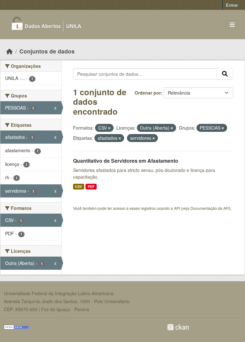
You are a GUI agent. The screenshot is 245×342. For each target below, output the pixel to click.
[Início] (9, 51)
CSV (78, 186)
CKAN (178, 327)
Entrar (232, 5)
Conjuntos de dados (47, 51)
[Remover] (109, 128)
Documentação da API (209, 208)
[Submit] (225, 74)
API (177, 208)
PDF (91, 186)
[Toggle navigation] (232, 24)
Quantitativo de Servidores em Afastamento (125, 160)
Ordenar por (148, 92)
